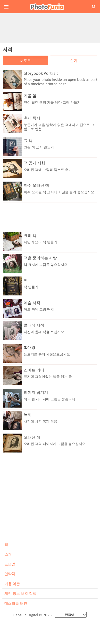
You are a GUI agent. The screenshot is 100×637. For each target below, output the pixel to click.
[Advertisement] (50, 28)
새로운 (25, 60)
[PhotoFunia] (49, 6)
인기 (73, 60)
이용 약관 (12, 583)
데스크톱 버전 (15, 603)
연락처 (9, 573)
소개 (8, 554)
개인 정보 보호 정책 (20, 593)
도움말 (9, 564)
